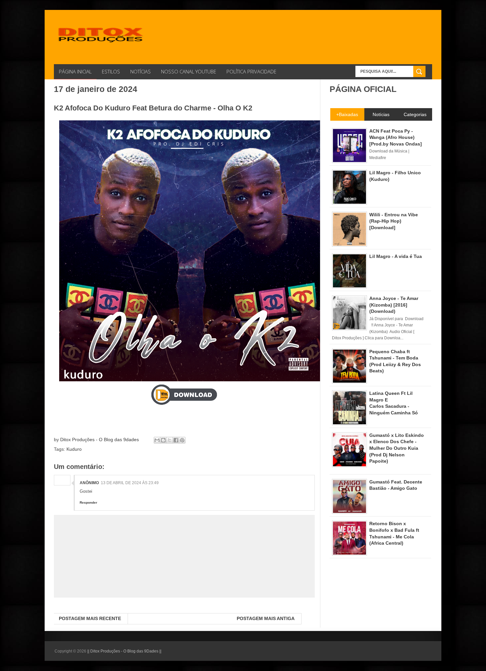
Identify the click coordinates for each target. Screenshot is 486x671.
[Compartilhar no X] (169, 440)
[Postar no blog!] (163, 440)
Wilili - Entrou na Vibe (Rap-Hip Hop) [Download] (393, 221)
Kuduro (74, 449)
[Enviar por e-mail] (157, 440)
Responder (88, 502)
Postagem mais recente (90, 618)
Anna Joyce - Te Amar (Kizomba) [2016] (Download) (393, 305)
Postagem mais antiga (266, 618)
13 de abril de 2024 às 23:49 (130, 483)
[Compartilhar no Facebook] (176, 440)
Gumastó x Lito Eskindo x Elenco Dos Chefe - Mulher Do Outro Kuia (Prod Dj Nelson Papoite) (396, 448)
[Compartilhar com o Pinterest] (182, 440)
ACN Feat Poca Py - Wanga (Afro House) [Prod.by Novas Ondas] (395, 137)
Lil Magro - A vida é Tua (395, 256)
